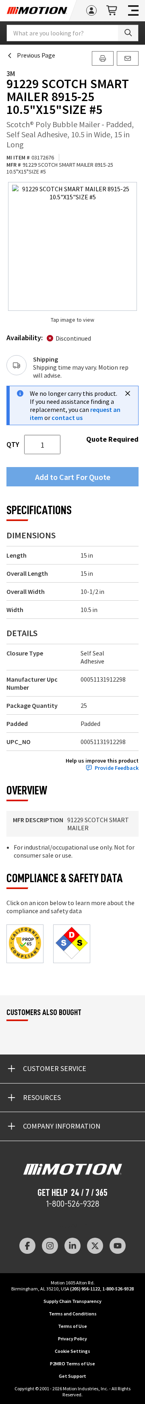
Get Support (72, 1376)
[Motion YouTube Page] (118, 1246)
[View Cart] (112, 11)
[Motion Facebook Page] (27, 1246)
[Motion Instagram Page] (50, 1246)
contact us (67, 418)
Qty (12, 444)
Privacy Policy (72, 1339)
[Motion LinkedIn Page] (72, 1246)
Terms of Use (72, 1326)
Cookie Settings (72, 1351)
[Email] (128, 58)
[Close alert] (127, 393)
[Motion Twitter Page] (95, 1246)
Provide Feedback (117, 768)
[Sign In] (91, 10)
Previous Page (36, 55)
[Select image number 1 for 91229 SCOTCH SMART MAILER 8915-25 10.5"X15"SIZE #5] (72, 246)
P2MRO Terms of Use (72, 1364)
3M (10, 73)
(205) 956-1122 (85, 1289)
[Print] (103, 58)
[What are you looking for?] (128, 33)
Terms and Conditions (73, 1314)
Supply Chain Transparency (73, 1301)
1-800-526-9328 (72, 1203)
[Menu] (133, 10)
